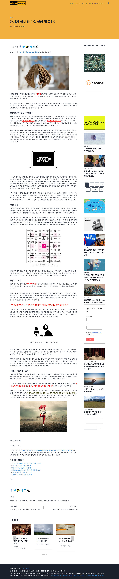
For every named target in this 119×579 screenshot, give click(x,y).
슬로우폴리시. (87, 146)
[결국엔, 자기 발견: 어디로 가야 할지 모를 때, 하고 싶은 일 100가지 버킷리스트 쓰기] (47, 450)
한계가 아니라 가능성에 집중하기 (22, 475)
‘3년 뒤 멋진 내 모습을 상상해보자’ (30, 52)
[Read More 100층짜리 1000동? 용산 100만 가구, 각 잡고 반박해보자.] (94, 290)
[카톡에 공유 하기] (27, 46)
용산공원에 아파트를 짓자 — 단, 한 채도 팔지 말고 (93, 413)
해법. (83, 3)
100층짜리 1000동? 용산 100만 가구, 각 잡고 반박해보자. (94, 301)
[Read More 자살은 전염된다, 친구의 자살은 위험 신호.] (94, 379)
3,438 (94, 189)
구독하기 (90, 339)
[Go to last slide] (14, 538)
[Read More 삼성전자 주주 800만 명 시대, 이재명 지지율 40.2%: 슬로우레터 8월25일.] (94, 161)
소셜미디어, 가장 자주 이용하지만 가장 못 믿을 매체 (25, 507)
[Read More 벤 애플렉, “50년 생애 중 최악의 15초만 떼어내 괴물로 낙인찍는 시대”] (94, 354)
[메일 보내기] (34, 46)
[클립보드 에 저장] (38, 46)
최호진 (11, 26)
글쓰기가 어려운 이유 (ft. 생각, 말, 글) (65, 539)
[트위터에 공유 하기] (24, 46)
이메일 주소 (89, 316)
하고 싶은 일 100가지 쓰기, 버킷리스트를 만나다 (26, 463)
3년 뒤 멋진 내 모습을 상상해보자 (22, 472)
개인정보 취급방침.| (79, 575)
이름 (87, 324)
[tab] (42, 554)
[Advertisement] (94, 102)
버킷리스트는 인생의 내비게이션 (21, 468)
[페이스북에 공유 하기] (20, 46)
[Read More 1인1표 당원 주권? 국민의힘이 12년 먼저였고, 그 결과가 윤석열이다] (94, 240)
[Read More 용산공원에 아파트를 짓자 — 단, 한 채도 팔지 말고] (94, 402)
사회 (92, 387)
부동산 (85, 409)
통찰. (85, 297)
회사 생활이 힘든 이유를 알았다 (21, 466)
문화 (85, 361)
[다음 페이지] (72, 538)
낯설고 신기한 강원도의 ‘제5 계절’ (43, 539)
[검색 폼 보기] (108, 3)
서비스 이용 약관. (56, 575)
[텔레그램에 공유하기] (31, 46)
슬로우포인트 (87, 387)
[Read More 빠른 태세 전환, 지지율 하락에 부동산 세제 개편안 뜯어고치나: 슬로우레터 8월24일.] (94, 265)
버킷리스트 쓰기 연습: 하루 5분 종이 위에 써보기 (26, 470)
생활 (10, 17)
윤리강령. (88, 575)
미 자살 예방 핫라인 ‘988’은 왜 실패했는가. (93, 149)
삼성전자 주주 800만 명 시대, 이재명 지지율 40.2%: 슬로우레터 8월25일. (94, 173)
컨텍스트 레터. (90, 169)
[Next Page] (101, 189)
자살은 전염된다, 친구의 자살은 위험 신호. (93, 390)
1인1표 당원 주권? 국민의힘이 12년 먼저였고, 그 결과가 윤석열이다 (94, 252)
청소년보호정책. (68, 575)
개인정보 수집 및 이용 (97, 332)
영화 (92, 361)
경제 (88, 297)
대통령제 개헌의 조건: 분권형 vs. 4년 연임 (65, 507)
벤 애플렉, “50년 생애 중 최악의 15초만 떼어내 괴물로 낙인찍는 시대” (94, 366)
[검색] (100, 427)
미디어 (88, 361)
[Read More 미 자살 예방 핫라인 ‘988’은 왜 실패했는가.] (94, 139)
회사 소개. (26, 569)
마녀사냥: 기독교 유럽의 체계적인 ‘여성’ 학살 (21, 540)
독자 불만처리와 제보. (98, 575)
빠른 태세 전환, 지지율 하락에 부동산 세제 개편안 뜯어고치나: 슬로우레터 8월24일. (94, 277)
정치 (85, 169)
